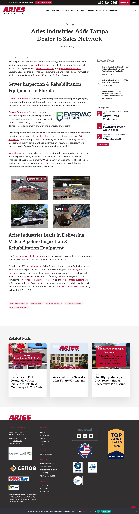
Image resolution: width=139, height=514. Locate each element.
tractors (50, 279)
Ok (98, 511)
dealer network (37, 255)
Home (10, 57)
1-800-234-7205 (20, 438)
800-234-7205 (108, 3)
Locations (44, 489)
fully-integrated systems (71, 279)
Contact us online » (15, 443)
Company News (46, 441)
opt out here (85, 511)
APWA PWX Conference (111, 118)
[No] (137, 511)
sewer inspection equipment (73, 303)
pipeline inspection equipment (18, 303)
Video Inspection (47, 464)
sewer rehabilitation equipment (18, 307)
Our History (45, 435)
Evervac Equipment (39, 65)
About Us (43, 432)
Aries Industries (17, 153)
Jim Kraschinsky (44, 136)
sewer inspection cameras (32, 279)
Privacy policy (106, 511)
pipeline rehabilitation (69, 68)
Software (44, 473)
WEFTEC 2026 (112, 139)
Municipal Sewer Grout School (114, 128)
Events (42, 444)
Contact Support (47, 454)
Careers (43, 438)
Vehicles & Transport (48, 470)
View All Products (47, 476)
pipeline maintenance (36, 303)
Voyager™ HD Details (43, 2)
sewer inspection (45, 68)
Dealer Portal (45, 492)
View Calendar (103, 144)
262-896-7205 (17, 441)
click (19, 501)
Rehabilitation (46, 467)
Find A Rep (44, 486)
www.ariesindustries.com (72, 286)
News (70, 24)
